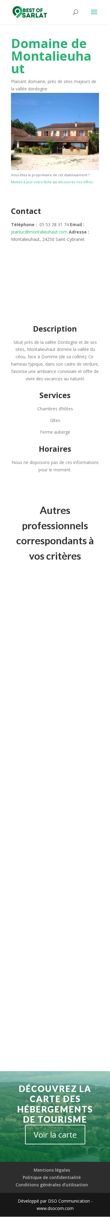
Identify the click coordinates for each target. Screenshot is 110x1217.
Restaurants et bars (36, 649)
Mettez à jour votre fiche (31, 182)
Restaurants (60, 672)
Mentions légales (52, 1170)
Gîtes (22, 839)
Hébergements (31, 672)
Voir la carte (55, 1134)
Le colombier (31, 825)
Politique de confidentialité (52, 1177)
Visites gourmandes (36, 679)
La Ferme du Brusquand (43, 993)
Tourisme (82, 672)
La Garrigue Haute (37, 642)
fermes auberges (49, 664)
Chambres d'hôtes (34, 831)
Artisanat (52, 656)
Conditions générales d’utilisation (52, 1184)
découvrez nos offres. (76, 182)
